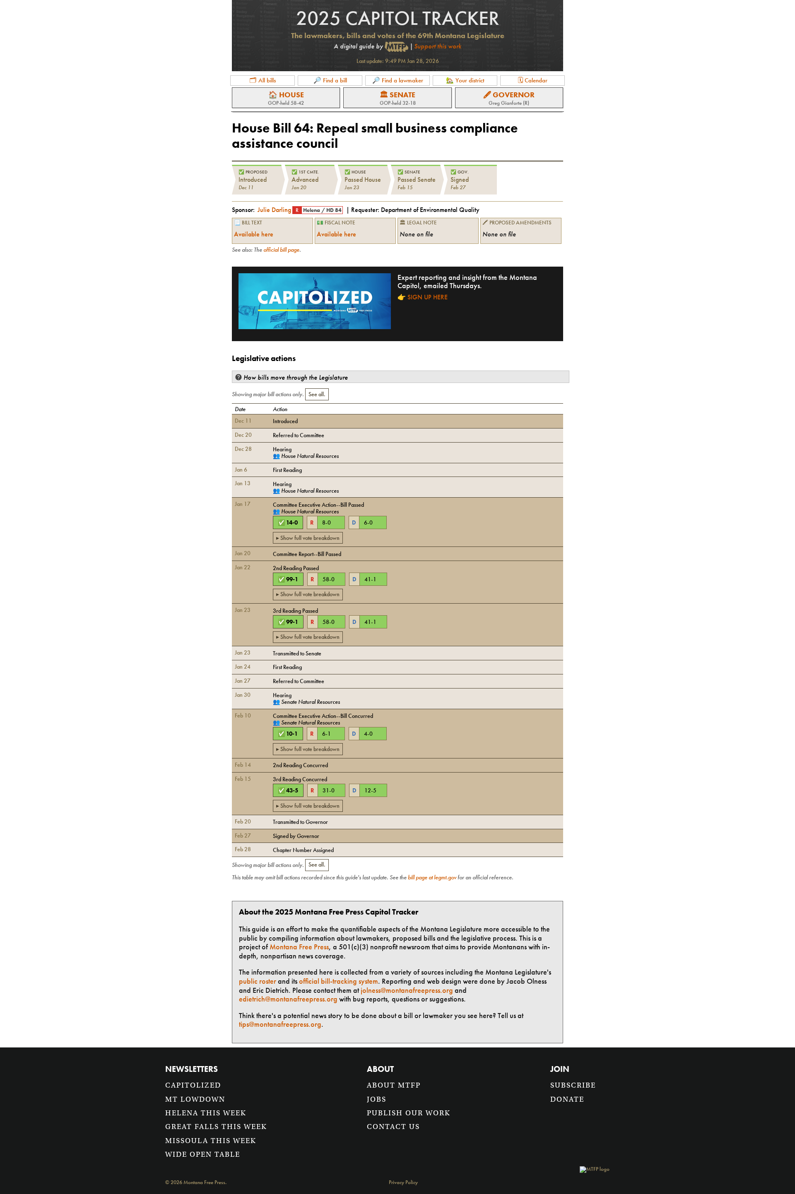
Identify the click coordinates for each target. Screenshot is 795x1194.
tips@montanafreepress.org (280, 1024)
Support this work (437, 46)
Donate (567, 1099)
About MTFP (394, 1085)
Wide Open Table (202, 1154)
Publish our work (408, 1113)
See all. (316, 394)
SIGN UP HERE (427, 297)
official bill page (281, 249)
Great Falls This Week (216, 1126)
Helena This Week (205, 1113)
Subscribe (573, 1085)
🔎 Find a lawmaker (397, 80)
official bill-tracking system (338, 981)
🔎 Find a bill (330, 80)
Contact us (393, 1126)
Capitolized (193, 1085)
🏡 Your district (465, 80)
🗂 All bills (263, 80)
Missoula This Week (210, 1140)
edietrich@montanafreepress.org (288, 999)
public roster (257, 981)
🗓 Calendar (532, 80)
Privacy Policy (403, 1183)
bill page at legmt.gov (432, 877)
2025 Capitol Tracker (397, 18)
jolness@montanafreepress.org (407, 990)
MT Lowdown (195, 1099)
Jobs (376, 1099)
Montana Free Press (299, 946)
